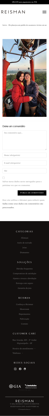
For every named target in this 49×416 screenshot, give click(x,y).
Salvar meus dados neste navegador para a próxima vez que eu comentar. (22, 183)
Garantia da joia (24, 288)
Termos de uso (24, 389)
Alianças (24, 237)
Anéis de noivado (24, 242)
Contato (24, 323)
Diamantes (24, 252)
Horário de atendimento (23, 348)
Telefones (17, 353)
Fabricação (24, 318)
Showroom (24, 309)
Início (4, 25)
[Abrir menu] (44, 11)
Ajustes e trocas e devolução (24, 278)
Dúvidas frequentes (24, 268)
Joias (24, 247)
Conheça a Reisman (24, 304)
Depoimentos (24, 314)
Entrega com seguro (24, 283)
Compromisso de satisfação (24, 273)
